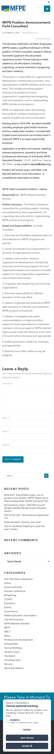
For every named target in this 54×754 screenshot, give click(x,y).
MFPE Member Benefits (17, 623)
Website (5, 445)
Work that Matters (14, 668)
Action (7, 583)
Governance (11, 611)
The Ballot (9, 656)
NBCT (7, 631)
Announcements (13, 587)
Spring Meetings (13, 647)
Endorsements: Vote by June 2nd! (22, 522)
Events (7, 607)
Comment (7, 384)
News (7, 635)
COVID (8, 599)
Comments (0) (31, 33)
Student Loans (12, 651)
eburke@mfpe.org (41, 164)
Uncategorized (43, 39)
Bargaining (10, 595)
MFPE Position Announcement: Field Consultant (26, 24)
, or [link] (15, 164)
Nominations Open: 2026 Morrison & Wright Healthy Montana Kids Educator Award (25, 508)
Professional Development (18, 639)
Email (5, 431)
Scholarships (11, 643)
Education (9, 603)
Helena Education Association (20, 615)
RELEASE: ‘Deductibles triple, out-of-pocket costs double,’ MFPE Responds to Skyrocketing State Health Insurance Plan (26, 498)
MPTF (7, 627)
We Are (8, 664)
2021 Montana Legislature (18, 579)
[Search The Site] (49, 2)
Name (5, 418)
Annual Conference (14, 591)
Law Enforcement (13, 619)
